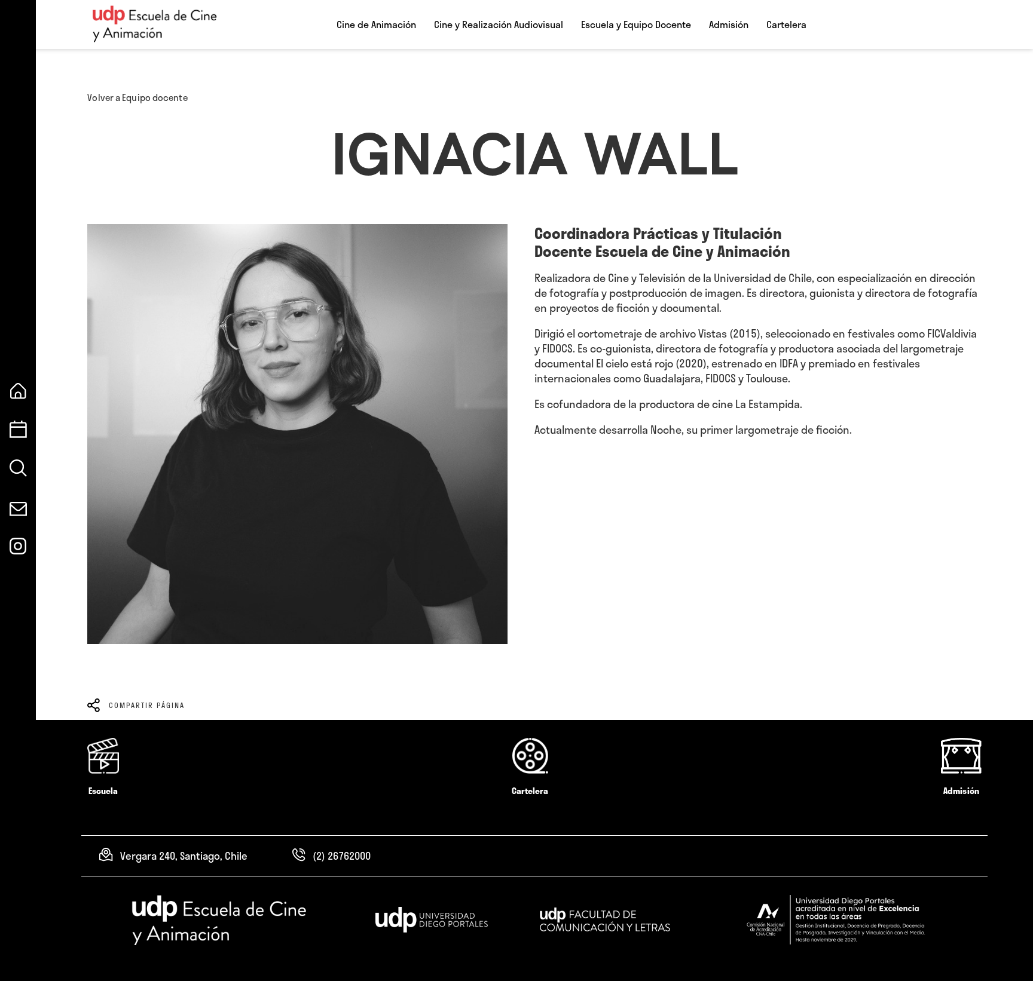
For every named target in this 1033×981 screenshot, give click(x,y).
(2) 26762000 (342, 855)
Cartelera (786, 24)
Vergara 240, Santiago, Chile (183, 855)
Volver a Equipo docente (137, 97)
